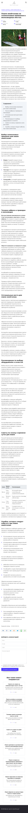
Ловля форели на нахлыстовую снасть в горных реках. (14, 792)
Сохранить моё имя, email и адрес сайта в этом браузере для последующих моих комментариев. (14, 666)
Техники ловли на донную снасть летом (14, 715)
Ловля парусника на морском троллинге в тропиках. (14, 777)
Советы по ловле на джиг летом (14, 730)
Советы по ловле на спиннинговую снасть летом (14, 684)
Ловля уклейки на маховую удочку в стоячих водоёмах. (14, 700)
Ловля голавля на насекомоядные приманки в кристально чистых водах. (14, 761)
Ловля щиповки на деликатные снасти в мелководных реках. (14, 745)
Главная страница (5, 9)
